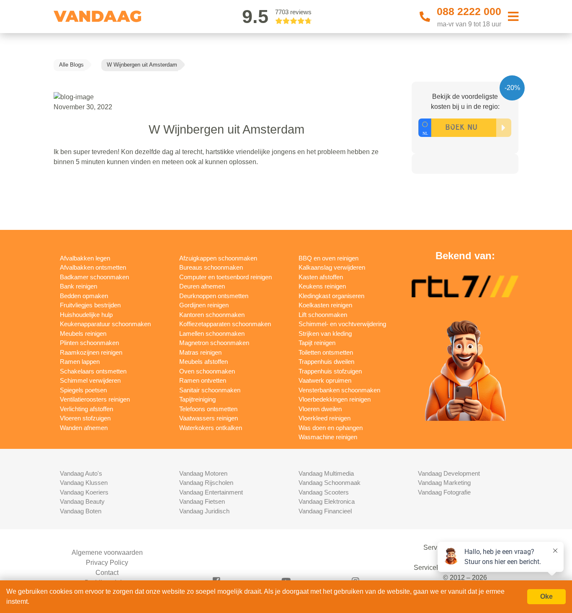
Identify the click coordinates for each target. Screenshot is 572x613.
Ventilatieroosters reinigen (95, 399)
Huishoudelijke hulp (86, 314)
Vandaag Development (449, 473)
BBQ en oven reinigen (328, 258)
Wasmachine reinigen (328, 436)
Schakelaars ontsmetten (93, 371)
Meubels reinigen (83, 333)
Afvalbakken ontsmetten (93, 267)
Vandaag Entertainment (211, 492)
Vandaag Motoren (203, 473)
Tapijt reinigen (317, 342)
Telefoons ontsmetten (208, 408)
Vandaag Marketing (444, 482)
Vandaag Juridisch (204, 511)
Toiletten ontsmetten (326, 352)
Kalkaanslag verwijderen (332, 267)
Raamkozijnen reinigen (91, 352)
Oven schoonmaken (207, 371)
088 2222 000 (469, 11)
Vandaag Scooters (324, 492)
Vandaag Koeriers (84, 492)
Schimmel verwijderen (90, 380)
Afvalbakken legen (85, 258)
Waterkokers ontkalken (210, 427)
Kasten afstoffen (321, 277)
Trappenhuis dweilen (326, 361)
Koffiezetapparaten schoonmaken (225, 323)
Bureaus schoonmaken (211, 267)
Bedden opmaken (84, 295)
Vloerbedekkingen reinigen (335, 399)
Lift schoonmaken (323, 314)
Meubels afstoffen (203, 361)
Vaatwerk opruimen (325, 380)
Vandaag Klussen (84, 482)
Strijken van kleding (325, 333)
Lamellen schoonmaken (212, 333)
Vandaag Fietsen (202, 501)
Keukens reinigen (322, 286)
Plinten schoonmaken (89, 342)
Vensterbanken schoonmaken (339, 390)
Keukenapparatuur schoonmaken (105, 323)
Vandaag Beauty (82, 501)
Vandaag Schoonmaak (330, 482)
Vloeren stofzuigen (85, 418)
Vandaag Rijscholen (206, 482)
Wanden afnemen (84, 427)
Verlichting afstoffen (86, 408)
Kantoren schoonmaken (212, 314)
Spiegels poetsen (83, 390)
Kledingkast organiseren (331, 295)
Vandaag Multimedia (326, 473)
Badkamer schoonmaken (94, 277)
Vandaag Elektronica (327, 501)
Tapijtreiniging (197, 399)
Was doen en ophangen (331, 427)
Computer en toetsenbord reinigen (225, 277)
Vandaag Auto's (81, 473)
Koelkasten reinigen (325, 305)
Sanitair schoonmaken (209, 390)
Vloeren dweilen (320, 408)
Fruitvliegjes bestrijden (90, 305)
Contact (107, 572)
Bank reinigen (78, 286)
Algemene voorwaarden (107, 552)
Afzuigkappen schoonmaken (218, 258)
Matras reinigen (200, 352)
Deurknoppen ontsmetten (213, 295)
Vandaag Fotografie (444, 492)
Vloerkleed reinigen (324, 418)
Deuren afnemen (202, 286)
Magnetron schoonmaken (214, 342)
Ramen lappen (80, 361)
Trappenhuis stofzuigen (330, 371)
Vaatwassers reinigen (208, 418)
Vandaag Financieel (325, 511)
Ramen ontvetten (202, 380)
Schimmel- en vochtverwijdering (342, 323)
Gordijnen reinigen (204, 305)
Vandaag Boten (80, 511)
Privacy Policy (107, 562)
